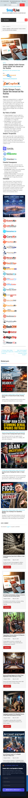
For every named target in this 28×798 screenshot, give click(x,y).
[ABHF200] (10, 280)
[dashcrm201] (10, 328)
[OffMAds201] (10, 227)
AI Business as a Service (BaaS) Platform (12, 86)
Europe (3, 394)
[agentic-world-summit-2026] (14, 216)
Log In (5, 5)
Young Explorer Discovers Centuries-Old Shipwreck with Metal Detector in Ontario (13, 635)
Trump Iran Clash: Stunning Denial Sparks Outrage (13, 434)
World (4, 62)
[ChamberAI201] (10, 160)
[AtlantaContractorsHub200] (10, 269)
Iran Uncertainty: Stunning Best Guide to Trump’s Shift (13, 472)
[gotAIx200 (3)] (10, 150)
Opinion (13, 394)
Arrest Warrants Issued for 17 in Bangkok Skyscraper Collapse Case (12, 754)
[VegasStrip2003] (10, 338)
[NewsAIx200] (10, 259)
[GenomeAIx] (10, 232)
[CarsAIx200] (10, 238)
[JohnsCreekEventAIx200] (10, 301)
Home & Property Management (10, 78)
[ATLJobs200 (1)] (10, 296)
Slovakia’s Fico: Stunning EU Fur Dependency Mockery (12, 512)
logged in (9, 526)
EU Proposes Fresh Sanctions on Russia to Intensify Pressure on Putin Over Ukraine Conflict (14, 595)
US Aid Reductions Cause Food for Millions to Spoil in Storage (13, 556)
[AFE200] (10, 285)
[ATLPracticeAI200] (10, 312)
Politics (17, 394)
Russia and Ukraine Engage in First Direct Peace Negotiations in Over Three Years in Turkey (13, 676)
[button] (26, 20)
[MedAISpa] (10, 264)
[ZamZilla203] (10, 155)
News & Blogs (8, 394)
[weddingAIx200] (10, 322)
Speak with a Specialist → (13, 789)
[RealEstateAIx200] (10, 317)
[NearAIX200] (10, 344)
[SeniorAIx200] (10, 275)
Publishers (6, 20)
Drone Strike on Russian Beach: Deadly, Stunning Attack (13, 396)
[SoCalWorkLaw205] (10, 248)
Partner (22, 5)
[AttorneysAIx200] (10, 254)
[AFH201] (10, 291)
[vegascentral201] (10, 333)
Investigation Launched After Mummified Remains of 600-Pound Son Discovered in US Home (13, 714)
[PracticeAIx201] (10, 243)
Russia (20, 394)
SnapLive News (16, 70)
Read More (7, 567)
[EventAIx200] (10, 222)
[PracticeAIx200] (10, 307)
